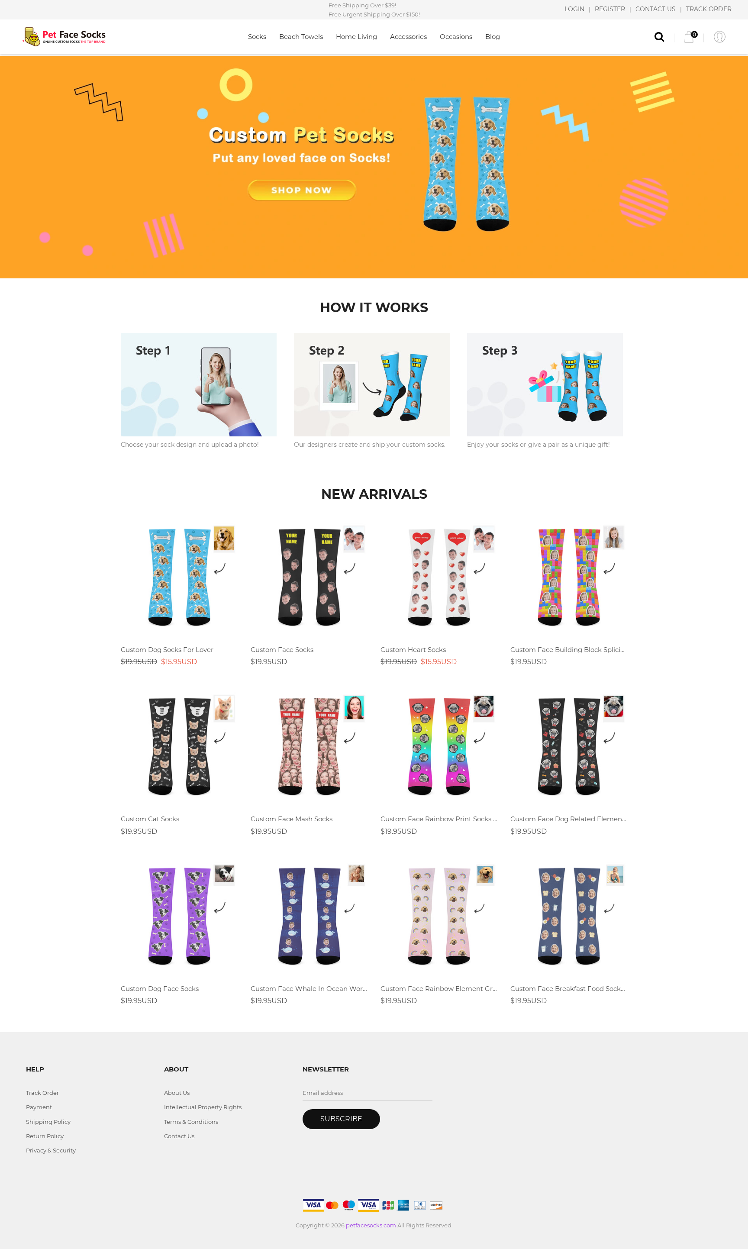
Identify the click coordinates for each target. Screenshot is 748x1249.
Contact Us (179, 1136)
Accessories (408, 36)
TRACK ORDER (709, 9)
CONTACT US (655, 9)
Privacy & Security (51, 1150)
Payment (39, 1107)
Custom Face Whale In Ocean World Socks (309, 988)
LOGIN (574, 9)
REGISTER (610, 9)
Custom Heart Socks (413, 649)
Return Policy (45, 1136)
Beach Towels (301, 36)
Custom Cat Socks (150, 819)
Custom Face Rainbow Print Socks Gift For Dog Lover (438, 819)
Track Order (42, 1092)
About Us (177, 1092)
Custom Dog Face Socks (160, 988)
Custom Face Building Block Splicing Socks (568, 649)
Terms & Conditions (191, 1121)
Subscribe (341, 1119)
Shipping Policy (48, 1121)
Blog (492, 36)
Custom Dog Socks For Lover (167, 649)
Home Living (356, 36)
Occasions (456, 36)
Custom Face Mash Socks (291, 819)
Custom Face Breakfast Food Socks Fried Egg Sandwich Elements (568, 988)
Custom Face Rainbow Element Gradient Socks (438, 988)
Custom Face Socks (282, 649)
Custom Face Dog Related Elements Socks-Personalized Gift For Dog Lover (568, 819)
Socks (257, 36)
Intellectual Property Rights (203, 1107)
